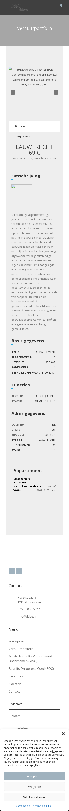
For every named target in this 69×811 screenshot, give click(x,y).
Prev (13, 92)
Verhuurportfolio (21, 649)
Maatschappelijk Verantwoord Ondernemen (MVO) (30, 658)
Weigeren (34, 787)
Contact (14, 691)
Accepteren (34, 776)
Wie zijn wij (16, 641)
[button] (63, 733)
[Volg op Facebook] (12, 571)
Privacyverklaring (42, 805)
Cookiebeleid (23, 805)
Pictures (20, 126)
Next (56, 92)
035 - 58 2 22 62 (29, 609)
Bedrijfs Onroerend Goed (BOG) (31, 668)
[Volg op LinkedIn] (19, 571)
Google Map (22, 136)
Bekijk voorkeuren (34, 797)
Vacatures (16, 676)
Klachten (15, 684)
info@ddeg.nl (27, 616)
